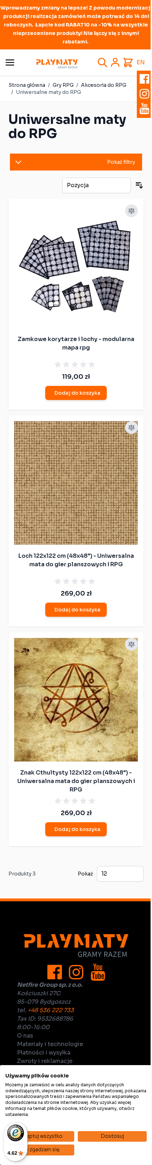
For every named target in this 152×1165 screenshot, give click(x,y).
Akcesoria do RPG (103, 85)
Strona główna (26, 85)
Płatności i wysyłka (43, 1052)
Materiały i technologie (50, 1044)
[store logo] (57, 63)
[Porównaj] (131, 210)
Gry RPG (63, 85)
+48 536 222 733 (51, 1010)
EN (140, 62)
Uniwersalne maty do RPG (48, 92)
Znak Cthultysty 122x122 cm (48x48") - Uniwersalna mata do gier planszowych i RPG (76, 781)
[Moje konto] (115, 62)
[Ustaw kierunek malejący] (139, 185)
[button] (76, 162)
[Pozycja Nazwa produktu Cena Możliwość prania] (96, 185)
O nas (25, 1035)
